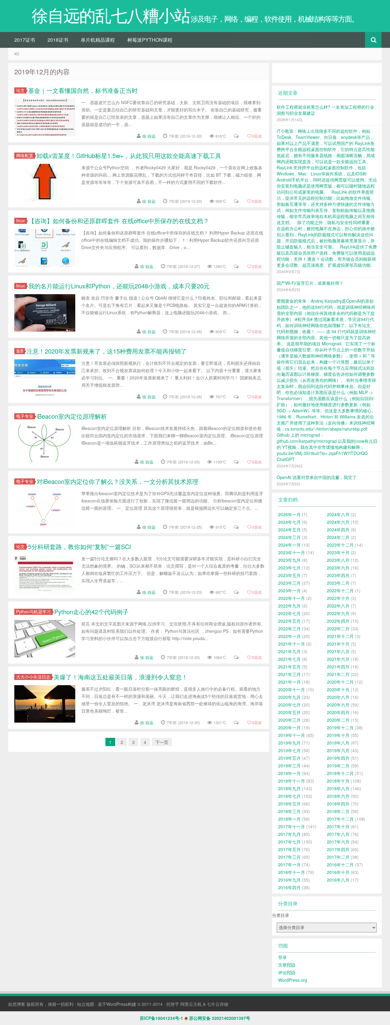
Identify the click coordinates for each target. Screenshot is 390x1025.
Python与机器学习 (33, 612)
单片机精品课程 (98, 39)
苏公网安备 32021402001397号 (219, 1018)
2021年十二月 (340, 636)
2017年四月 (338, 849)
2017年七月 (289, 842)
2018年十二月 (340, 773)
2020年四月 (338, 712)
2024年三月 (289, 537)
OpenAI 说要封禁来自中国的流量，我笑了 (316, 477)
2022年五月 (289, 621)
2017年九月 (289, 834)
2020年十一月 (291, 689)
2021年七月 (289, 659)
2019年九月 (289, 743)
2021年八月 (338, 651)
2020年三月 (289, 720)
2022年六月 (338, 613)
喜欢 (257, 136)
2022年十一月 (291, 598)
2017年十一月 (291, 826)
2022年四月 (338, 621)
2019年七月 (289, 750)
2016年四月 (289, 887)
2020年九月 (289, 697)
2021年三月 (289, 674)
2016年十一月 (291, 872)
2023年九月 (289, 560)
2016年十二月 (340, 864)
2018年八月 (338, 788)
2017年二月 (338, 857)
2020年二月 (338, 720)
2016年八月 (338, 880)
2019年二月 (338, 766)
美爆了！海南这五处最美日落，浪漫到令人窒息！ (121, 676)
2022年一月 (289, 636)
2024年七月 (289, 522)
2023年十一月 (291, 552)
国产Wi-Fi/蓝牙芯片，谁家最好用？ (310, 283)
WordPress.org (292, 980)
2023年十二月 (340, 545)
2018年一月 (289, 819)
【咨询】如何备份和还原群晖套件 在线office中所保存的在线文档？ (118, 220)
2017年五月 (289, 849)
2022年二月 (338, 628)
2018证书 (58, 39)
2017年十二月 (340, 819)
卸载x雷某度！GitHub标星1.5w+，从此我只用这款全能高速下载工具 (129, 155)
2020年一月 (289, 727)
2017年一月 (289, 864)
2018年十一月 (291, 781)
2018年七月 (289, 796)
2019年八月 (338, 743)
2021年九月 (289, 651)
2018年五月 (289, 804)
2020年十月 (338, 689)
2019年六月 (338, 750)
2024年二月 (338, 537)
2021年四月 (338, 667)
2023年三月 (289, 583)
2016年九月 (289, 880)
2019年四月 (338, 758)
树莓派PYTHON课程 (149, 39)
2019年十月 (338, 735)
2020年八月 (338, 697)
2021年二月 (338, 674)
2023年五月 (289, 575)
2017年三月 (289, 857)
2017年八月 (338, 834)
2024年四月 (338, 530)
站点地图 (85, 1004)
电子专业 (24, 416)
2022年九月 (289, 606)
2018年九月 (289, 788)
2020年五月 (289, 712)
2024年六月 (338, 522)
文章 (286, 965)
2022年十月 (338, 598)
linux (20, 221)
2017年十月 (338, 826)
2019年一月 (289, 773)
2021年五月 (289, 667)
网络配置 (24, 155)
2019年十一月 (291, 735)
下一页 (161, 742)
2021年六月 (338, 659)
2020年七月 (289, 705)
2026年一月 (289, 514)
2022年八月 (338, 606)
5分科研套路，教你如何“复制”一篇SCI (79, 546)
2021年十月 (338, 644)
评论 (286, 972)
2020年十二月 (340, 682)
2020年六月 (338, 705)
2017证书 (24, 39)
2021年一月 (289, 682)
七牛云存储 (217, 1004)
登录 (282, 957)
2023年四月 (338, 575)
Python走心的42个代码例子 (91, 611)
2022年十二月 (340, 590)
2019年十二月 (340, 727)
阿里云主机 (191, 1004)
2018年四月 (338, 804)
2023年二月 (338, 583)
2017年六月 (338, 842)
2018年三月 (289, 811)
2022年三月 (289, 628)
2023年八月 (338, 560)
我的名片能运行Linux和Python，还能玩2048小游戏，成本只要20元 (119, 285)
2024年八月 (338, 514)
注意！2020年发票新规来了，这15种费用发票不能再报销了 (107, 351)
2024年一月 (289, 545)
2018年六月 (338, 796)
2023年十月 (338, 552)
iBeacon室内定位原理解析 (72, 416)
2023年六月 (338, 568)
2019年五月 (289, 758)
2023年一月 (289, 590)
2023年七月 (289, 568)
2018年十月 (338, 781)
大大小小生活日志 (33, 677)
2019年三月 (289, 766)
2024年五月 (289, 530)
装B (19, 351)
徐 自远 (148, 136)
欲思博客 (16, 1004)
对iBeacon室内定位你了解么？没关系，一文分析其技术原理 (117, 481)
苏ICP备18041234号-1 (161, 1018)
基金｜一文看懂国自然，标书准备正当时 (83, 90)
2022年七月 (289, 613)
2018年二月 (338, 811)
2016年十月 (338, 872)
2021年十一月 (291, 644)
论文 (20, 90)
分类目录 (280, 915)
